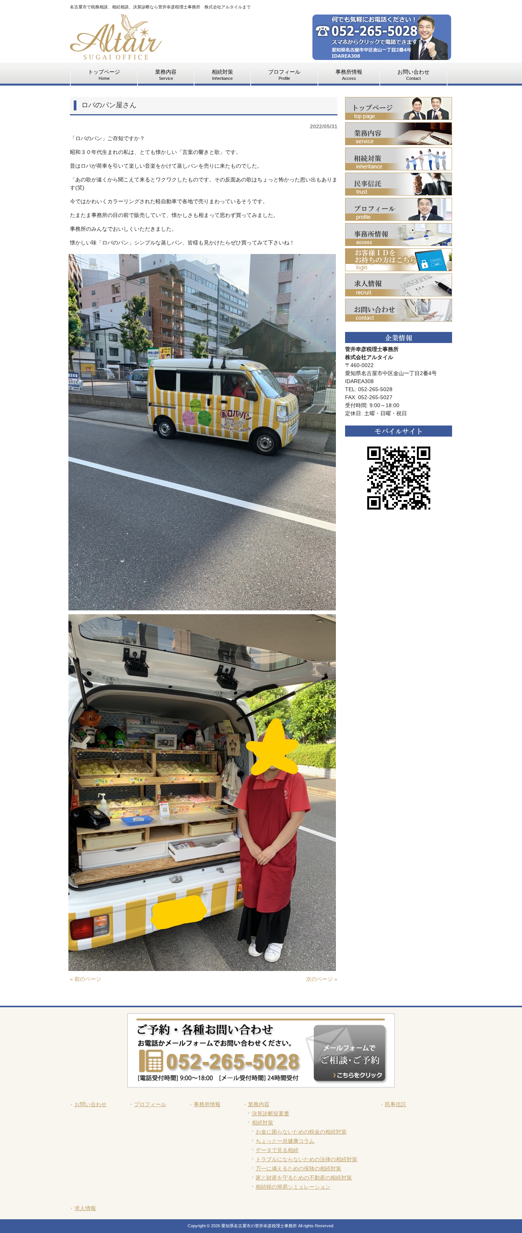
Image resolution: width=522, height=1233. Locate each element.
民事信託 (395, 1104)
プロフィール (150, 1104)
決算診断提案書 (270, 1113)
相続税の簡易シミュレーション (293, 1187)
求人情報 (85, 1208)
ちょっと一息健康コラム (285, 1141)
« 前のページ (85, 979)
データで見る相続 (277, 1150)
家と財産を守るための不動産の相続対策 (304, 1178)
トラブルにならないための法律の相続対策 (306, 1159)
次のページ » (321, 979)
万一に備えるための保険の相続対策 (298, 1168)
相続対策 (262, 1123)
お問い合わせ (91, 1104)
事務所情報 (207, 1104)
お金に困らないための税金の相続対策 (301, 1132)
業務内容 (258, 1104)
